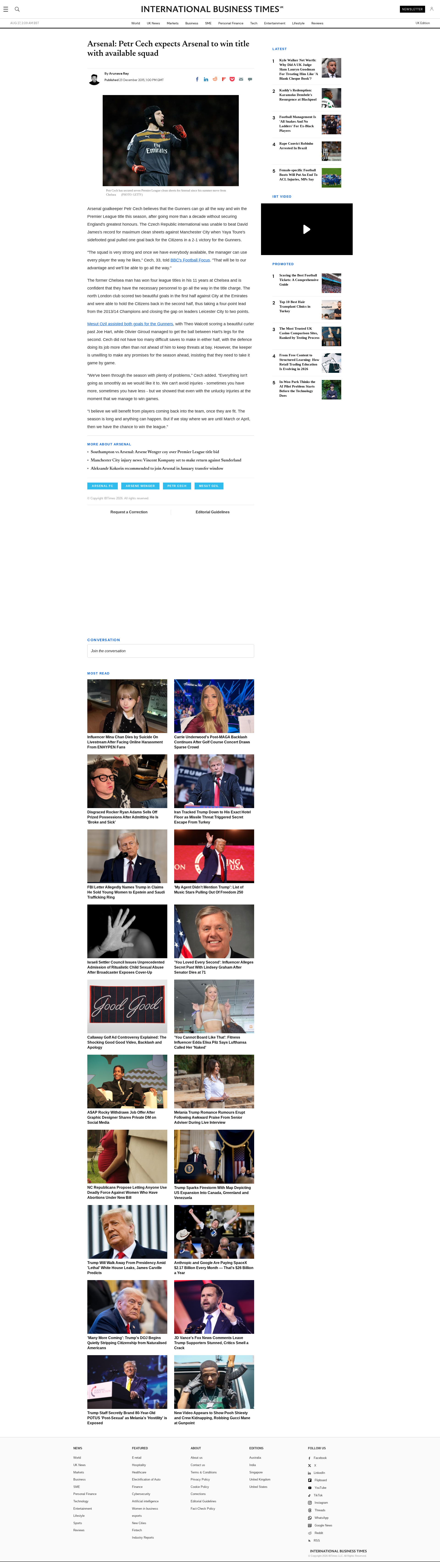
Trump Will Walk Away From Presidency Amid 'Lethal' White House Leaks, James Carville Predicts (126, 1268)
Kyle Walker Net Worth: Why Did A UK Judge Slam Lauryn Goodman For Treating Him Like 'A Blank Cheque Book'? (298, 69)
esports (137, 1515)
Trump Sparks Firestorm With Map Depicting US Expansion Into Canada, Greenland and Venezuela (212, 1193)
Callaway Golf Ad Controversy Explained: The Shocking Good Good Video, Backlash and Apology (126, 1042)
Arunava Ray (119, 73)
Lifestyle (298, 23)
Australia (255, 1457)
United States (258, 1487)
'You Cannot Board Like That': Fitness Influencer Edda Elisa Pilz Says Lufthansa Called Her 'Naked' (210, 1042)
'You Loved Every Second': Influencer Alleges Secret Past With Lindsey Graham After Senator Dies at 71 (213, 967)
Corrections (198, 1494)
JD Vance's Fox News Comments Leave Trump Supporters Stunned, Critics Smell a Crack (211, 1343)
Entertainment (274, 23)
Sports (77, 1523)
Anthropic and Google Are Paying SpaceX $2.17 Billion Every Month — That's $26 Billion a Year (213, 1268)
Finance (137, 1487)
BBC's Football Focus (190, 260)
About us (197, 1457)
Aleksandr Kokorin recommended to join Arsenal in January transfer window (157, 469)
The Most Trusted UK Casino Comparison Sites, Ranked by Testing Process (299, 333)
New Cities (139, 1523)
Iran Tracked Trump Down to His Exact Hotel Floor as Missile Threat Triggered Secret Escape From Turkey (212, 817)
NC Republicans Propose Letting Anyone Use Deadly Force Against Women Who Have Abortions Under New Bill (127, 1193)
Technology (80, 1501)
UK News (153, 23)
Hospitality (139, 1465)
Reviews (317, 23)
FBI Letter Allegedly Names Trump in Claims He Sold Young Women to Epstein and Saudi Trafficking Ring (126, 892)
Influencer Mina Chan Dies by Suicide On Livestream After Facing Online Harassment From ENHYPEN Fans (125, 742)
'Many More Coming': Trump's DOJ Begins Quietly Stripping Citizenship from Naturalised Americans (127, 1343)
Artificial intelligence (145, 1501)
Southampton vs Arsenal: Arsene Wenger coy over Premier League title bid (155, 452)
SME (208, 23)
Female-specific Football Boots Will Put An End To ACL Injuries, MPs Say (298, 174)
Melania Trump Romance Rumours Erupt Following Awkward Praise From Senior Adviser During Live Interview (209, 1117)
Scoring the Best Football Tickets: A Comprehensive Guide (299, 280)
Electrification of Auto (146, 1479)
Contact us (198, 1465)
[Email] (241, 79)
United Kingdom (259, 1479)
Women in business (145, 1508)
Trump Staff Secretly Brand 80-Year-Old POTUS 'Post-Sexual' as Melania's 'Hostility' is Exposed (127, 1418)
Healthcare (139, 1472)
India (252, 1465)
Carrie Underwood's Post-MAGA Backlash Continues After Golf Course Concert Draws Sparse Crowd (212, 742)
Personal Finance (230, 23)
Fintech (137, 1530)
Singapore (256, 1472)
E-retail (136, 1457)
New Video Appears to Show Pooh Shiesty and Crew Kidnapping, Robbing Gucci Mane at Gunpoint (212, 1418)
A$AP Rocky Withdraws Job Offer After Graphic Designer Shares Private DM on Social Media (121, 1117)
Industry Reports (143, 1537)
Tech (253, 23)
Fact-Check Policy (203, 1508)
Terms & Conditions (204, 1472)
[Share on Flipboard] (224, 79)
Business (191, 23)
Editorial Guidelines (213, 512)
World (135, 23)
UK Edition (423, 23)
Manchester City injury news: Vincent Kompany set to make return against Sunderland (166, 460)
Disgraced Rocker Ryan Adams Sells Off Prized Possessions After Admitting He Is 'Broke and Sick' (122, 817)
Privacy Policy (200, 1479)
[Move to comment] (250, 79)
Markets (173, 23)
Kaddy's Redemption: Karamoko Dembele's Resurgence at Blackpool (297, 94)
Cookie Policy (200, 1487)
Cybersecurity (141, 1494)
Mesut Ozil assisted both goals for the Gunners (130, 324)
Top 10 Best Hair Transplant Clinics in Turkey (294, 306)
